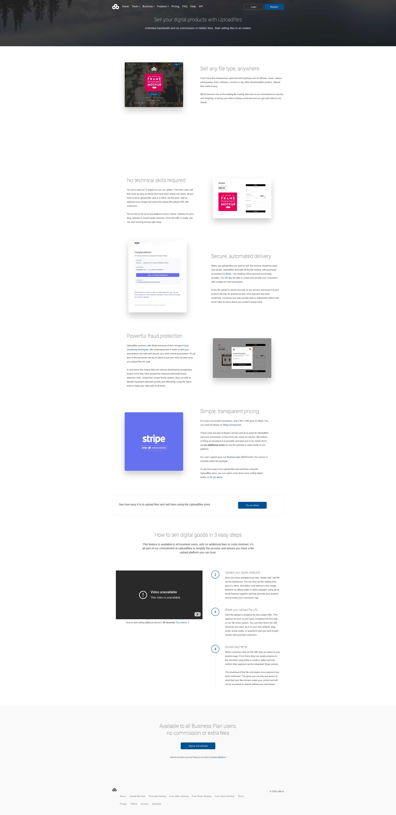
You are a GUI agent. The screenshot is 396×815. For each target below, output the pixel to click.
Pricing (175, 6)
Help (193, 6)
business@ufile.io (218, 757)
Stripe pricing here (232, 425)
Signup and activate (198, 746)
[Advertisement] (198, 132)
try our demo (216, 477)
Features (162, 6)
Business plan (234, 457)
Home (125, 6)
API (201, 6)
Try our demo (252, 505)
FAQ (184, 6)
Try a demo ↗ (182, 622)
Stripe (228, 273)
